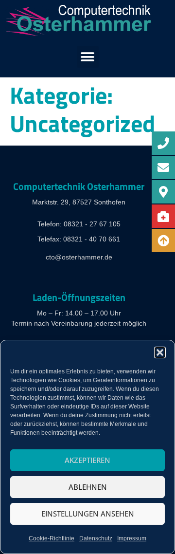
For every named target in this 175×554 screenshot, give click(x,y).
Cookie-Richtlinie (51, 538)
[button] (160, 352)
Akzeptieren (87, 460)
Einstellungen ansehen (87, 513)
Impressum (131, 538)
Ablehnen (88, 487)
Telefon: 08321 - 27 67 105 (79, 224)
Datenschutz (95, 538)
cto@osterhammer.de (79, 257)
